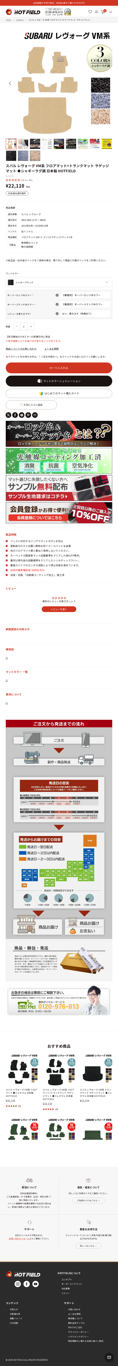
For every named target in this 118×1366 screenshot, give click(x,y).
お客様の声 (15, 1313)
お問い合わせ (74, 1309)
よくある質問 (51, 348)
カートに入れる (59, 368)
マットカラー (12, 273)
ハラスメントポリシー (78, 1336)
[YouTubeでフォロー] (35, 1284)
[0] (102, 12)
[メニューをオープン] (110, 12)
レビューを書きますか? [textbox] (33, 313)
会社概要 (66, 1288)
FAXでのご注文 (75, 1327)
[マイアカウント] (90, 11)
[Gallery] (59, 96)
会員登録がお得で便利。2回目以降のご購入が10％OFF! (59, 2)
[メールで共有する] (35, 415)
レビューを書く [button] (59, 609)
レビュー (66, 1293)
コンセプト (67, 1279)
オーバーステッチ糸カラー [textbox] (33, 304)
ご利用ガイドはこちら (87, 1200)
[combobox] (59, 282)
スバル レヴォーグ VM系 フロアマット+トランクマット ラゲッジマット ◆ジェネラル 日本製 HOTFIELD (58, 1094)
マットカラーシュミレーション (62, 381)
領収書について (75, 1318)
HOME (8, 19)
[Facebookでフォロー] (26, 1284)
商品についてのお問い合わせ (21, 348)
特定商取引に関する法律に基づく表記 (85, 1341)
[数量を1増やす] (31, 326)
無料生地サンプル (76, 1322)
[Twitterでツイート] (8, 415)
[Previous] (10, 83)
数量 (8, 326)
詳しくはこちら (87, 1245)
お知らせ (14, 1309)
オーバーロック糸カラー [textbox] (33, 295)
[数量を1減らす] (17, 326)
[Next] (108, 83)
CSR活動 (14, 1322)
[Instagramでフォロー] (18, 1284)
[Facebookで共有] (15, 415)
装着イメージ (16, 1318)
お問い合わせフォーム (19, 1238)
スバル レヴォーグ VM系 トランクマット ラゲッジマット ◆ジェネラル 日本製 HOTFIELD (96, 1092)
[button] (13, 180)
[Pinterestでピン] (28, 415)
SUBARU (20, 19)
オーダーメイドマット (72, 1283)
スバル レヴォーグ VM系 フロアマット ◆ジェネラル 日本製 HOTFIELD (21, 1092)
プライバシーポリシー (78, 1332)
